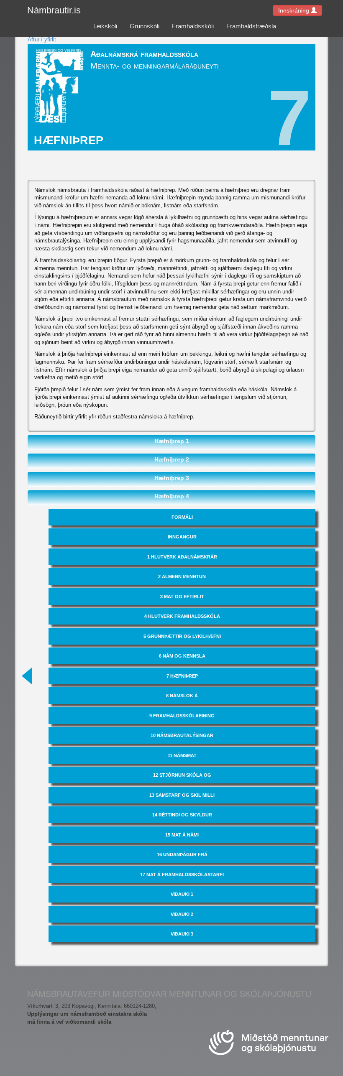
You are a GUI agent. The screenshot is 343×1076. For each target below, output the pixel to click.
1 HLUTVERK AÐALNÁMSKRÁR (182, 556)
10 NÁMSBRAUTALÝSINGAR (182, 735)
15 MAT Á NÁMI (182, 834)
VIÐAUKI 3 (182, 933)
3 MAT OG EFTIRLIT (182, 596)
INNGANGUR (182, 536)
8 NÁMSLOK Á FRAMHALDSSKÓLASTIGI (182, 698)
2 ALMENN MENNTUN (182, 576)
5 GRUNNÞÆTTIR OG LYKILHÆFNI (182, 636)
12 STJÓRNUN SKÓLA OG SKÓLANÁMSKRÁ (182, 778)
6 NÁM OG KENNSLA (182, 655)
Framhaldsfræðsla (251, 26)
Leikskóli (105, 26)
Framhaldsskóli (193, 26)
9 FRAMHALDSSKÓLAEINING (182, 715)
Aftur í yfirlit (42, 39)
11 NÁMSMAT (182, 755)
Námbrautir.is (54, 10)
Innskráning (294, 10)
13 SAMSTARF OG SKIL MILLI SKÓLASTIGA (182, 798)
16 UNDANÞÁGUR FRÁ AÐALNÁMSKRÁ (182, 857)
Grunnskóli (144, 26)
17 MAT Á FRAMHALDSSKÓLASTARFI (182, 874)
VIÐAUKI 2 (182, 914)
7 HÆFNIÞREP (182, 675)
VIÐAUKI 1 (182, 894)
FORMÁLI (182, 517)
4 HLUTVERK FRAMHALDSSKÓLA (182, 616)
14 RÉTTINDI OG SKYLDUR (182, 814)
